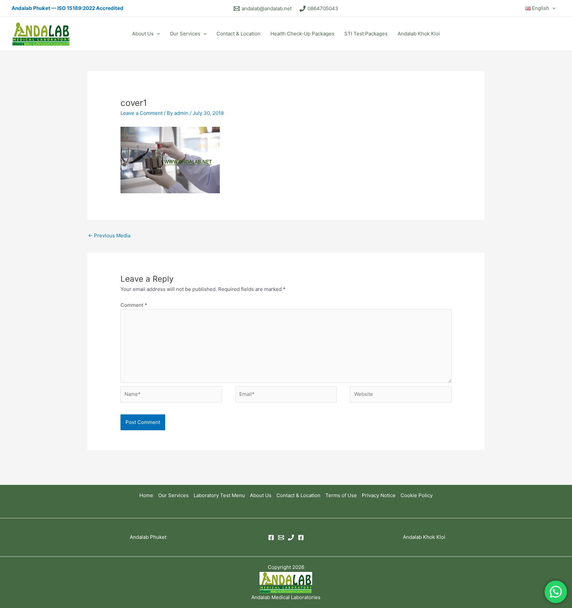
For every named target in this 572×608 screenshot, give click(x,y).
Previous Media (109, 235)
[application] (552, 8)
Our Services (185, 33)
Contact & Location (238, 33)
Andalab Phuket (148, 537)
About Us (143, 33)
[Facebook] (271, 537)
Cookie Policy (417, 495)
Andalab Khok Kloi (419, 33)
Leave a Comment (141, 113)
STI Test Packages (366, 33)
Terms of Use (341, 495)
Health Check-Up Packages (302, 33)
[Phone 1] (291, 537)
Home (146, 495)
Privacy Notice (379, 495)
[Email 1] (281, 537)
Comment (133, 305)
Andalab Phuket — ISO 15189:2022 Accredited (67, 8)
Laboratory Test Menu (219, 495)
